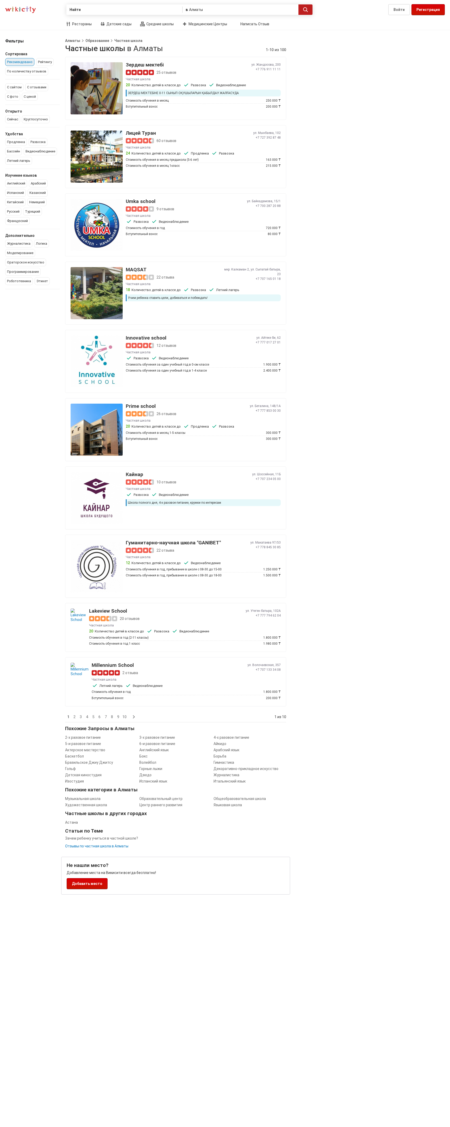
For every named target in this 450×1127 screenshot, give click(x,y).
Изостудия (74, 781)
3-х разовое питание (157, 737)
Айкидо (220, 744)
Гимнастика (224, 762)
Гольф (70, 769)
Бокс (143, 756)
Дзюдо (145, 775)
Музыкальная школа (83, 799)
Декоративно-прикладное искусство (246, 769)
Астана (71, 822)
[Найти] (305, 9)
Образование (97, 41)
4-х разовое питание (231, 737)
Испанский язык (153, 781)
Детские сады (119, 24)
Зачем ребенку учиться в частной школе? (101, 838)
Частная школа (128, 41)
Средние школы (160, 24)
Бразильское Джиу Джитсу (89, 762)
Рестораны (81, 24)
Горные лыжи (150, 769)
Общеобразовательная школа (240, 799)
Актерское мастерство (85, 750)
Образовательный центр (161, 799)
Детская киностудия (83, 775)
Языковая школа (228, 805)
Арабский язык (226, 750)
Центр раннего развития (160, 805)
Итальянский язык (230, 781)
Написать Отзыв (254, 24)
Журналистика (226, 775)
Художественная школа (86, 805)
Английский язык (154, 750)
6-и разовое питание (157, 744)
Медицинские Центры (207, 24)
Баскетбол (74, 756)
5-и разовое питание (83, 744)
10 (124, 717)
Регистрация (428, 10)
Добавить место (87, 884)
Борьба (220, 756)
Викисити (20, 10)
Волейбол (147, 762)
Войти (399, 10)
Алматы (72, 41)
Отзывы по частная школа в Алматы (96, 846)
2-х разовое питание (83, 737)
